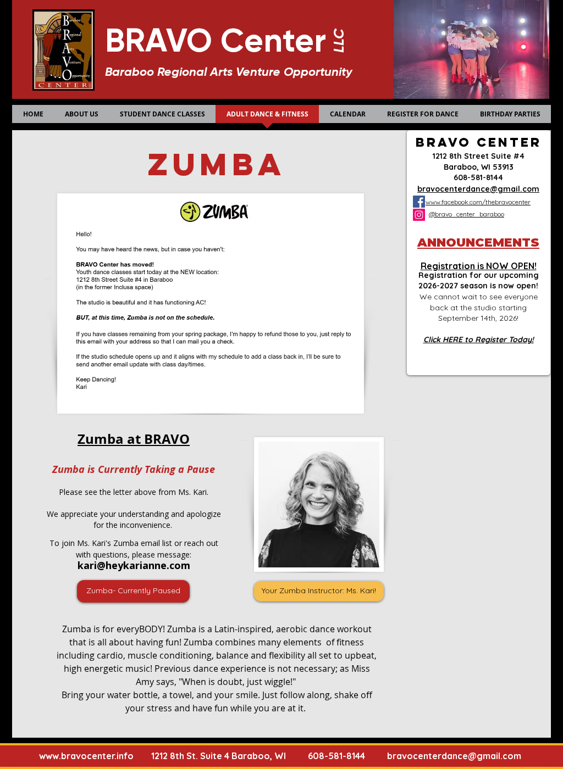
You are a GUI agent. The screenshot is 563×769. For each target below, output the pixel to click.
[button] (447, 49)
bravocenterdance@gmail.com (454, 755)
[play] (522, 89)
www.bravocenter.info (86, 755)
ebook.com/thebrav (480, 202)
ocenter (520, 202)
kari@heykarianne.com (134, 565)
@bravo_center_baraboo (466, 214)
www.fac (438, 202)
